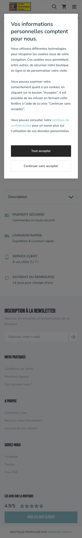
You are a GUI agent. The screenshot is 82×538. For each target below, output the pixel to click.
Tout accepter (41, 151)
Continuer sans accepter (41, 166)
